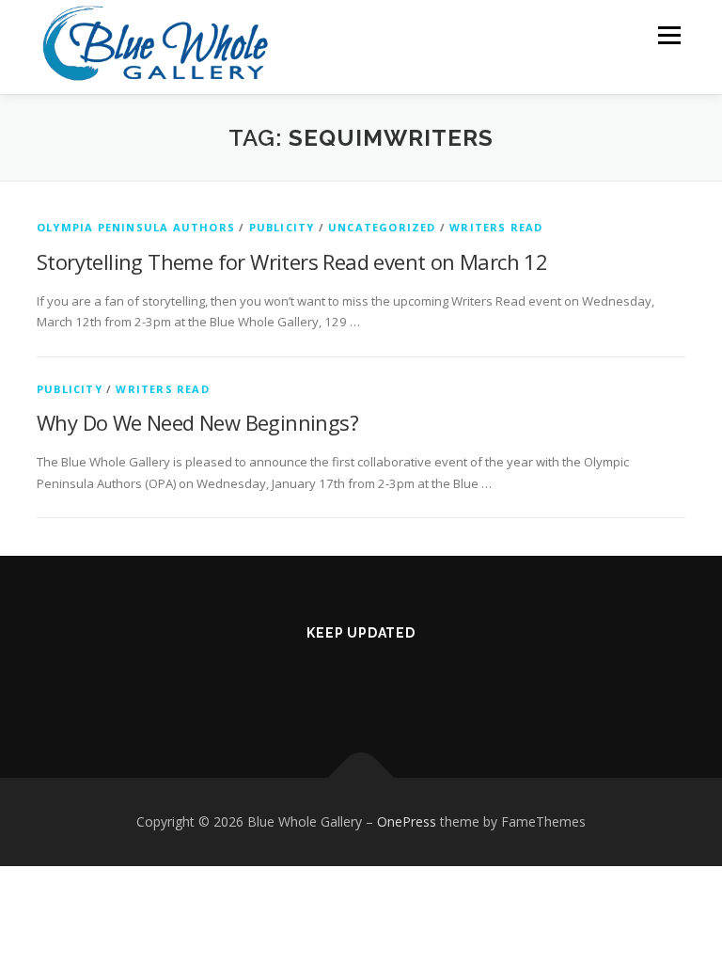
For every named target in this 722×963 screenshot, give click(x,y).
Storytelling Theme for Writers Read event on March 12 (292, 261)
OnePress (406, 821)
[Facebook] (332, 683)
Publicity (282, 227)
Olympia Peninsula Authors (136, 227)
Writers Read (495, 227)
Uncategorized (382, 227)
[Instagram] (391, 683)
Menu (668, 34)
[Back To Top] (361, 778)
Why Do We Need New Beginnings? (197, 422)
